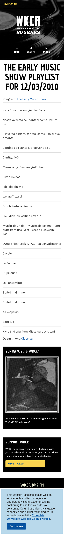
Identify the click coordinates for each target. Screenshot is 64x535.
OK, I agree (16, 526)
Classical (27, 338)
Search (30, 52)
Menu (17, 52)
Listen (46, 52)
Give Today (16, 463)
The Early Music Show (31, 99)
